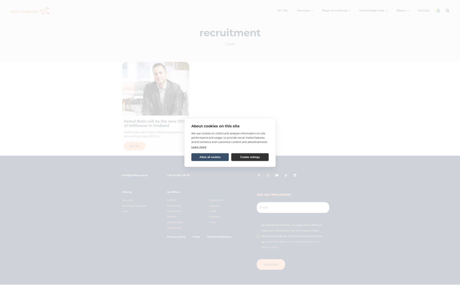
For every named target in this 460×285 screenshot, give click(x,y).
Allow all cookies (210, 157)
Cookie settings (250, 157)
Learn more (198, 147)
